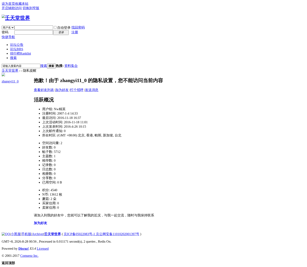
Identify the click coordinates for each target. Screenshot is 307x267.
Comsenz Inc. (29, 255)
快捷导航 (8, 37)
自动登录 (64, 27)
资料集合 (71, 65)
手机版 (26, 234)
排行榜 (20, 53)
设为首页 (8, 3)
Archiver (38, 234)
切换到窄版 (31, 8)
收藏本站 (21, 3)
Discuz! (23, 248)
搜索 (13, 58)
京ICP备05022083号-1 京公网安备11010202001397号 (101, 234)
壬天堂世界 (10, 70)
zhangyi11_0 (10, 81)
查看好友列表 (44, 90)
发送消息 (91, 90)
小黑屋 (16, 234)
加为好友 (62, 90)
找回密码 (78, 27)
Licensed (43, 248)
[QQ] (6, 234)
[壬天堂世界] (16, 18)
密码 (5, 32)
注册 (74, 32)
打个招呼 (77, 90)
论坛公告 (16, 44)
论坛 (16, 49)
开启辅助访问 (12, 8)
